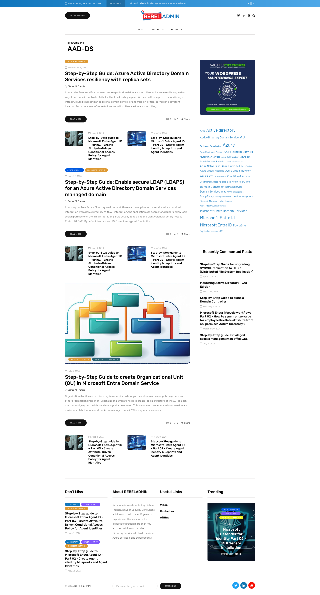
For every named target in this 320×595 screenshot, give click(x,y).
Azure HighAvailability (230, 157)
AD (242, 137)
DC (243, 181)
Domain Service (233, 186)
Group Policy (207, 196)
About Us (176, 29)
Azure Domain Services (210, 157)
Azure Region (246, 166)
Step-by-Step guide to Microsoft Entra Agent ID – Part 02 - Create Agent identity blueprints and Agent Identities (168, 145)
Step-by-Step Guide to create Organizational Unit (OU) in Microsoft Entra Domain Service (124, 380)
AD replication (215, 146)
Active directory (221, 129)
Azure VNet (220, 176)
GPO (229, 191)
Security (214, 231)
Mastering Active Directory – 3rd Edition (223, 285)
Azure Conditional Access (211, 152)
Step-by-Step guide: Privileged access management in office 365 (224, 337)
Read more (76, 119)
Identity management (242, 196)
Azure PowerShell (231, 166)
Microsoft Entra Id (217, 217)
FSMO (223, 192)
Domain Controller (212, 186)
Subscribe (79, 15)
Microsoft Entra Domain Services (223, 211)
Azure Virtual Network (238, 170)
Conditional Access (238, 176)
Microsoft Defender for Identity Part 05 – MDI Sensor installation (158, 3)
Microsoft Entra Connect (221, 201)
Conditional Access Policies (213, 181)
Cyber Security (91, 504)
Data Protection (234, 182)
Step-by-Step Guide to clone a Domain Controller (222, 299)
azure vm (207, 176)
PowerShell (240, 225)
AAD (202, 130)
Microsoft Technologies (106, 359)
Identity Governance (223, 196)
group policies (238, 192)
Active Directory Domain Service (219, 137)
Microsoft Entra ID (77, 61)
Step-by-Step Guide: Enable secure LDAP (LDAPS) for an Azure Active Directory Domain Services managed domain (124, 188)
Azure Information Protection (212, 161)
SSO (221, 231)
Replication (205, 231)
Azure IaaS (245, 156)
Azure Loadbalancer (234, 161)
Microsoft (204, 201)
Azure (229, 145)
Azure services (75, 170)
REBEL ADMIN (82, 586)
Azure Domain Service (238, 151)
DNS (248, 181)
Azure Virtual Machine (212, 170)
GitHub (164, 517)
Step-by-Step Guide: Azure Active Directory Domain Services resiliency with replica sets (127, 76)
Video (141, 29)
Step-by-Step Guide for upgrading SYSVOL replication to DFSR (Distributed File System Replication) (226, 268)
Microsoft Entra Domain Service (213, 206)
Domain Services (210, 191)
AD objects (204, 146)
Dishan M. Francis (76, 86)
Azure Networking (210, 165)
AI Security (73, 504)
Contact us (158, 29)
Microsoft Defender (231, 517)
